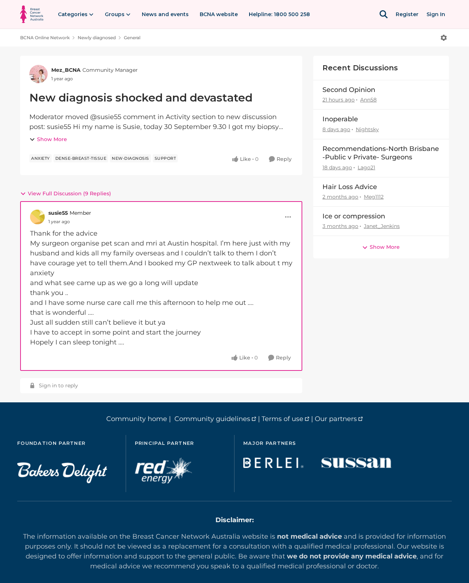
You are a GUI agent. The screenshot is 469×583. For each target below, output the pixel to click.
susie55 (58, 213)
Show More (52, 139)
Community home (136, 419)
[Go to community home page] (31, 14)
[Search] (383, 14)
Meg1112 (374, 196)
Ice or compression (353, 216)
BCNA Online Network (45, 37)
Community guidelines (212, 419)
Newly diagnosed (97, 37)
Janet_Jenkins (382, 226)
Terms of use (282, 419)
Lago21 (366, 167)
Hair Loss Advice (349, 187)
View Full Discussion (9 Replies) (69, 193)
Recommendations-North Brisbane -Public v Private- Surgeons (380, 153)
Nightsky (367, 129)
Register (407, 14)
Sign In (435, 14)
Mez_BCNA (66, 70)
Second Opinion (348, 90)
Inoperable (340, 119)
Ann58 (368, 99)
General (132, 37)
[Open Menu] (444, 38)
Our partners (336, 419)
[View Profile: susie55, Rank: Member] (37, 217)
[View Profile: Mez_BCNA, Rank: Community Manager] (38, 74)
